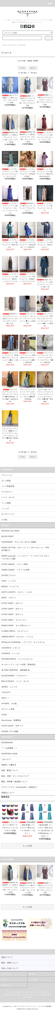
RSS (25, 997)
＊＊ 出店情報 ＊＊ (9, 748)
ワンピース (22, 45)
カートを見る (33, 979)
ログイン (4, 979)
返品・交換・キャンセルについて (15, 776)
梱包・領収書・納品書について (14, 781)
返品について (45, 992)
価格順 (29, 61)
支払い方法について (18, 992)
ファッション (13, 45)
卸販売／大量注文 (8, 765)
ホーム (5, 45)
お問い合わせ (5, 985)
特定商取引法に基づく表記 (12, 994)
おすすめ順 (22, 61)
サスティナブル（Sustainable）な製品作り (19, 787)
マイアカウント (6, 974)
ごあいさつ (6, 759)
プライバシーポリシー (29, 994)
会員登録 (32, 974)
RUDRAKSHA (7, 742)
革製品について (7, 793)
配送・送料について (32, 992)
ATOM (29, 997)
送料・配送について (9, 770)
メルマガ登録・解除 (44, 994)
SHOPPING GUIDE (9, 754)
